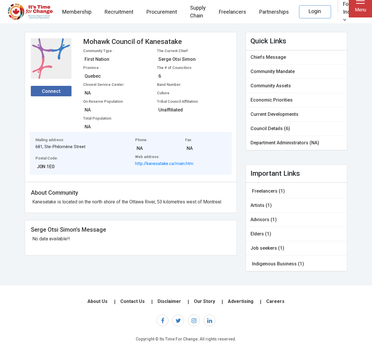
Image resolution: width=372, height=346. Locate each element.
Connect (51, 91)
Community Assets (271, 85)
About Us (97, 301)
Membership (77, 12)
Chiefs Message (268, 57)
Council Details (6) (270, 128)
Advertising (240, 301)
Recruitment (119, 12)
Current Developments (274, 114)
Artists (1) (261, 205)
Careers (275, 301)
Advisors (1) (264, 219)
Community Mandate (273, 71)
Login (315, 11)
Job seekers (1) (267, 248)
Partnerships (274, 12)
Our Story (204, 301)
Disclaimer (169, 301)
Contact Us (132, 301)
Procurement (161, 12)
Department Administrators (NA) (285, 143)
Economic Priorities (272, 100)
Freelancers (232, 12)
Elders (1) (261, 234)
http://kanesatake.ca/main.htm (164, 163)
